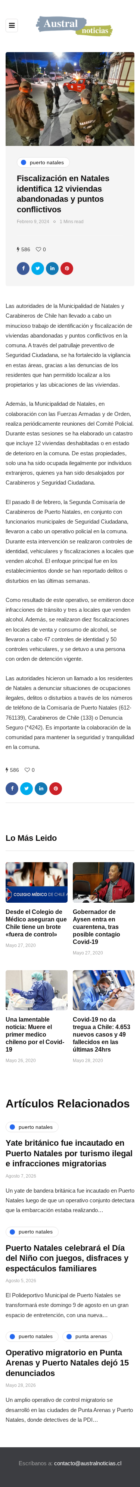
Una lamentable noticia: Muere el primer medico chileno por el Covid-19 (35, 1034)
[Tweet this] (37, 268)
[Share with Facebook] (23, 268)
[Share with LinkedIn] (52, 268)
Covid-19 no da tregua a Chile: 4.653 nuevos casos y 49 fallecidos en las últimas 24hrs (101, 1034)
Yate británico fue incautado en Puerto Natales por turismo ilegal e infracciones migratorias (69, 1153)
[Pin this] (66, 268)
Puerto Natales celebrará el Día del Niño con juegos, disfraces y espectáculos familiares (67, 1258)
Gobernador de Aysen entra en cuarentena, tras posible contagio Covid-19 (96, 927)
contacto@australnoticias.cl (87, 1463)
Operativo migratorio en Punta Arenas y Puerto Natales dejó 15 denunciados (67, 1363)
